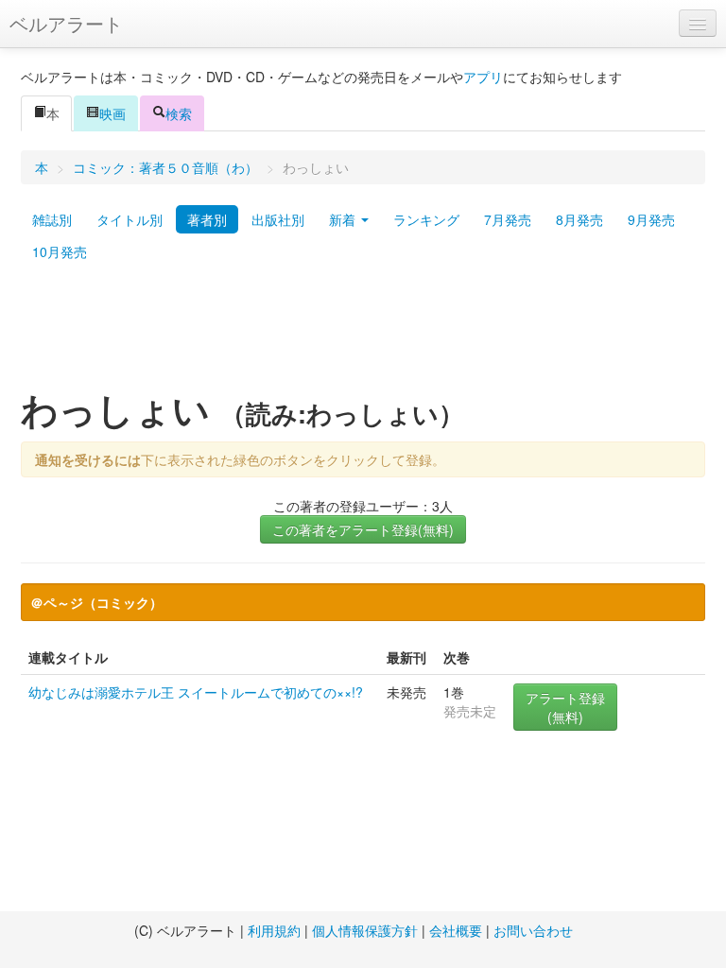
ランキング (426, 219)
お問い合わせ (533, 930)
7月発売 (507, 219)
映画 (112, 113)
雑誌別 (52, 219)
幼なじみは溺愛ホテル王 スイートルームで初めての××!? (195, 692)
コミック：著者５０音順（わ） (165, 167)
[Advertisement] (363, 333)
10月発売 (59, 251)
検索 (178, 113)
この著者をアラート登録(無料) (363, 529)
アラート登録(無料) (565, 707)
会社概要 (455, 930)
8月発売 (579, 219)
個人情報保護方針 (365, 930)
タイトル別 (129, 219)
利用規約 (274, 930)
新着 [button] (344, 219)
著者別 (207, 219)
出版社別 (277, 219)
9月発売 (651, 219)
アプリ (483, 76)
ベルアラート (66, 23)
